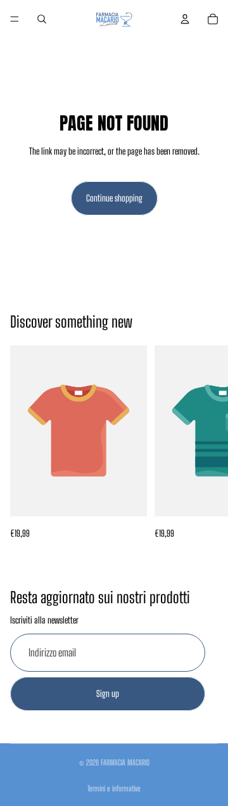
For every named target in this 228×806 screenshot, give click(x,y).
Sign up (107, 693)
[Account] (185, 19)
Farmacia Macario (125, 762)
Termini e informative (114, 788)
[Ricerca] (42, 19)
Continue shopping (114, 198)
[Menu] (14, 19)
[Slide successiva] (204, 443)
